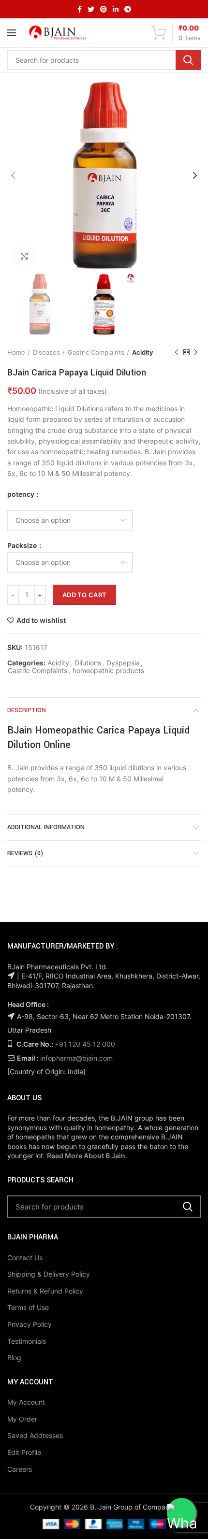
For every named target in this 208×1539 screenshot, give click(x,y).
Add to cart (84, 595)
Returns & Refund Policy (45, 1291)
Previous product (176, 352)
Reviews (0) (25, 853)
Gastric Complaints (96, 352)
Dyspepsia (123, 663)
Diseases (46, 352)
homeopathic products (108, 671)
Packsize (22, 545)
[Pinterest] (103, 9)
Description (26, 710)
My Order (22, 1419)
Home (16, 352)
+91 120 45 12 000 (85, 1044)
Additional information (46, 827)
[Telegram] (127, 9)
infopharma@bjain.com (76, 1058)
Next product (196, 352)
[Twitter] (91, 9)
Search (188, 60)
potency (21, 494)
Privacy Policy (29, 1324)
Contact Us (25, 1257)
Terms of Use (28, 1307)
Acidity (142, 352)
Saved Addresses (35, 1435)
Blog (14, 1357)
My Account (26, 1402)
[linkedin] (115, 9)
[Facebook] (79, 9)
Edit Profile (24, 1452)
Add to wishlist (41, 620)
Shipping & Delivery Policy (48, 1274)
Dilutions (87, 663)
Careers (19, 1469)
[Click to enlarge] (24, 256)
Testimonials (26, 1341)
